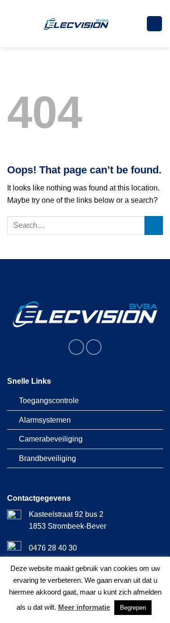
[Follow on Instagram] (94, 347)
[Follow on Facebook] (76, 347)
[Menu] (154, 24)
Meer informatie (84, 607)
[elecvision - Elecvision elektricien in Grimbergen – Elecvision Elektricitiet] (76, 23)
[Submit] (153, 225)
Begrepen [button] (133, 607)
